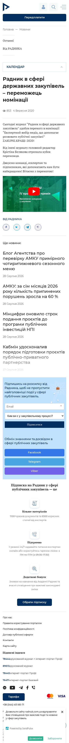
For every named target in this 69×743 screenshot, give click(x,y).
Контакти (8, 640)
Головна (8, 29)
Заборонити (55, 738)
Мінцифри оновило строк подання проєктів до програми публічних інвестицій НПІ (30, 321)
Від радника (12, 219)
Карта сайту (10, 646)
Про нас (7, 617)
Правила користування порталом (22, 623)
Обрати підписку (34, 602)
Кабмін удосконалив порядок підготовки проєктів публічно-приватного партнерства (34, 354)
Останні (8, 40)
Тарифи (13, 696)
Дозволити (35, 738)
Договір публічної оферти (18, 634)
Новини (25, 29)
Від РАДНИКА (12, 48)
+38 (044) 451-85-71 (13, 704)
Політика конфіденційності (18, 629)
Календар (15, 67)
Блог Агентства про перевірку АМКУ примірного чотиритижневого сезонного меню (34, 261)
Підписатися (34, 424)
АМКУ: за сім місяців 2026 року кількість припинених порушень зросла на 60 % (32, 291)
